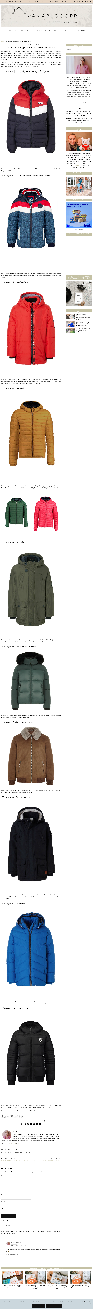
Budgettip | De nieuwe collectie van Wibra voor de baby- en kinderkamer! (47, 1160)
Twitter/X (13, 1143)
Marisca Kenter (16, 1242)
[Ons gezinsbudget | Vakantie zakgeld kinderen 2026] (12, 1277)
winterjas (28, 1152)
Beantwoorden (8, 1237)
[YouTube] (82, 1)
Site (2, 1208)
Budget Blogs (26, 30)
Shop (71, 30)
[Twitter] (74, 1)
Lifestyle (38, 30)
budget (10, 1152)
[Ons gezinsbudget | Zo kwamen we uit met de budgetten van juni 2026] (35, 1277)
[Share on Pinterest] (16, 1150)
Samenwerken (40, 1)
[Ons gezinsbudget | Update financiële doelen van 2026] (80, 1277)
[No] (91, 1304)
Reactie (3, 1175)
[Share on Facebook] (11, 1150)
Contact (46, 34)
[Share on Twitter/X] (14, 1150)
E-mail (3, 1201)
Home (2, 41)
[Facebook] (85, 1)
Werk (56, 30)
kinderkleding (19, 1152)
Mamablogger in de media (59, 1)
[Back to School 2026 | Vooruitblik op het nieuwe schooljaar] (70, 324)
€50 (6, 1152)
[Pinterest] (79, 1)
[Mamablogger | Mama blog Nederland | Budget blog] (46, 16)
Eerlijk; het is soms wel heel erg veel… (15, 1159)
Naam (3, 1195)
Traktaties (81, 30)
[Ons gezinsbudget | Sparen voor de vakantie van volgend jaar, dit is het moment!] (70, 316)
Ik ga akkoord (38, 1306)
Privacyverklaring (53, 1306)
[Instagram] (77, 1)
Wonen (47, 30)
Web (9, 1143)
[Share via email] (9, 1150)
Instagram (19, 1143)
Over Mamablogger (13, 1)
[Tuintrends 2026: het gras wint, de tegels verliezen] (70, 330)
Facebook (25, 1143)
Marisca (24, 44)
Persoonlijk (12, 30)
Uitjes (64, 30)
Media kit (27, 1)
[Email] (90, 1)
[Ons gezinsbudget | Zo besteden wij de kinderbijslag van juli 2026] (57, 1277)
